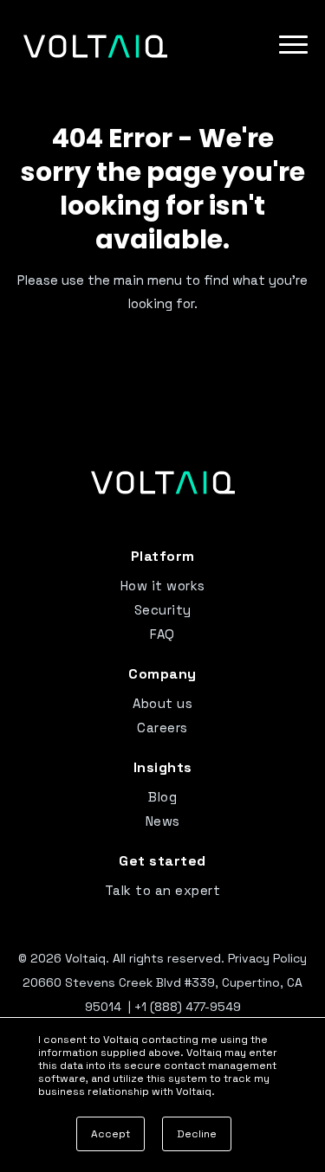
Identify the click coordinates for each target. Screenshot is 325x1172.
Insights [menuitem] (162, 767)
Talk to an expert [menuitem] (163, 890)
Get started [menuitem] (162, 861)
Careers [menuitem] (162, 727)
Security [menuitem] (163, 610)
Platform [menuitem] (163, 556)
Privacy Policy (267, 958)
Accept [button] (110, 1134)
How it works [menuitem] (162, 585)
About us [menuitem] (162, 703)
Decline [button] (197, 1134)
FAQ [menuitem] (162, 634)
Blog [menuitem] (162, 797)
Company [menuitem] (162, 674)
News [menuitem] (163, 821)
